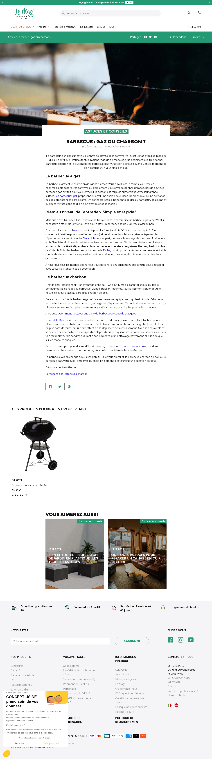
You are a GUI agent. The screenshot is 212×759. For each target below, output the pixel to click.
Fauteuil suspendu (21, 684)
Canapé (15, 670)
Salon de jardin (19, 689)
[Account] (186, 13)
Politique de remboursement (127, 720)
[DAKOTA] (42, 445)
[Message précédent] (3, 2)
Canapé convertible (22, 675)
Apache (78, 230)
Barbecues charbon (76, 373)
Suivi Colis (121, 669)
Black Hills (89, 238)
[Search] (63, 13)
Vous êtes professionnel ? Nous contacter (183, 693)
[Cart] (197, 13)
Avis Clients (122, 674)
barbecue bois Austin (131, 346)
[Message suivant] (209, 2)
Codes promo (71, 665)
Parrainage (69, 688)
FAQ (111, 26)
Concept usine (20, 747)
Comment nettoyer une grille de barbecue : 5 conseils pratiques (97, 313)
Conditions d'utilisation (72, 720)
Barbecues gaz (54, 373)
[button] (6, 753)
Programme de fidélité (184, 607)
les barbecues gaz (66, 195)
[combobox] (112, 13)
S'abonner (132, 641)
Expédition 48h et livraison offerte (79, 672)
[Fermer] (206, 2)
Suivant (196, 37)
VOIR (129, 2)
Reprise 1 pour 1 (124, 711)
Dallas (106, 250)
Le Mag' (101, 26)
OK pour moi (52, 743)
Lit (12, 679)
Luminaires (17, 665)
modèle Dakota (58, 320)
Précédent (179, 37)
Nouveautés (86, 26)
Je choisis (19, 743)
